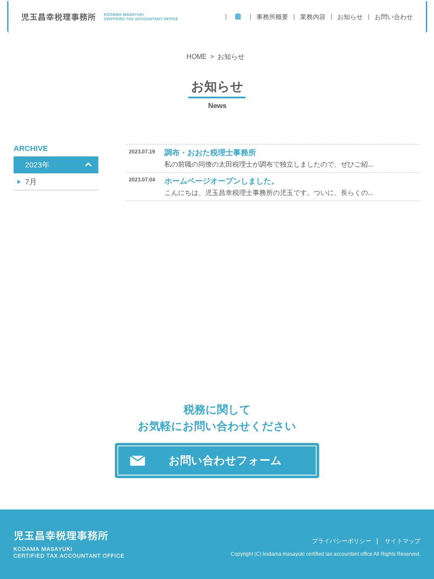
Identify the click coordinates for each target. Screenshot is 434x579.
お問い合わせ (394, 16)
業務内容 (313, 16)
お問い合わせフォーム (225, 460)
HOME (196, 56)
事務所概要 (272, 16)
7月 (31, 182)
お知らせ (350, 16)
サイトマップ (402, 540)
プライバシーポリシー (341, 540)
